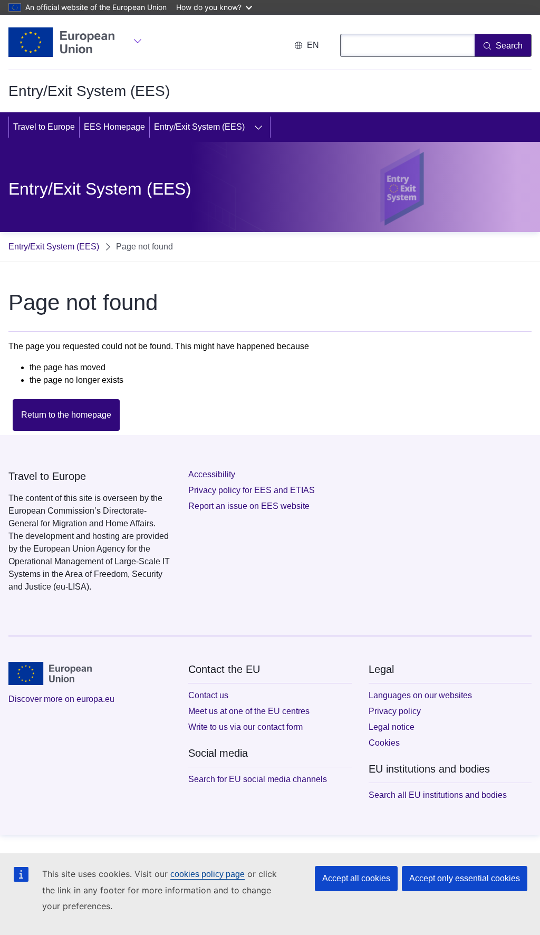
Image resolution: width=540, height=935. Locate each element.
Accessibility (211, 474)
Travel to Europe (44, 126)
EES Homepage (114, 126)
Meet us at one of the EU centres (249, 711)
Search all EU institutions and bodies (438, 795)
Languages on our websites (420, 695)
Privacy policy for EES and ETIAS (251, 490)
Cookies (384, 742)
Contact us (208, 695)
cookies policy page (207, 874)
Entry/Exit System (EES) (199, 126)
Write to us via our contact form (245, 726)
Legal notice (391, 726)
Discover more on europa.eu (61, 699)
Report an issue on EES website (249, 506)
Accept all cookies (356, 878)
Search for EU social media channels (257, 779)
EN (313, 45)
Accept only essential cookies (464, 878)
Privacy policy (395, 711)
